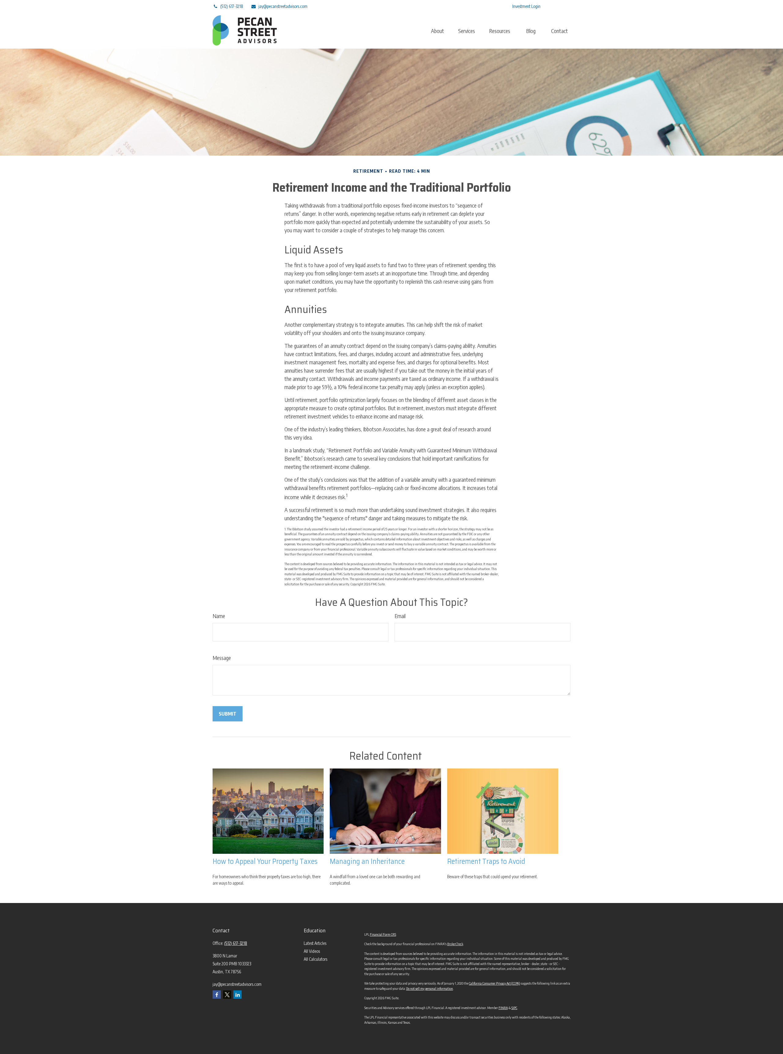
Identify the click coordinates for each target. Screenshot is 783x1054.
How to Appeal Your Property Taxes (265, 861)
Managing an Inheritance (367, 861)
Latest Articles (315, 943)
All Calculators (315, 959)
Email (400, 615)
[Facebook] (491, 6)
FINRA (503, 1008)
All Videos (312, 951)
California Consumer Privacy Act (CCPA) (494, 983)
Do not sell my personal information (429, 988)
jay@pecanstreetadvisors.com (282, 6)
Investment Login (526, 6)
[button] (438, 31)
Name (219, 615)
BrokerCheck (455, 944)
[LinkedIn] (474, 6)
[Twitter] (458, 6)
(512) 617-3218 (231, 6)
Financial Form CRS (383, 934)
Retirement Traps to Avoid (486, 861)
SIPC (514, 1008)
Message (222, 657)
